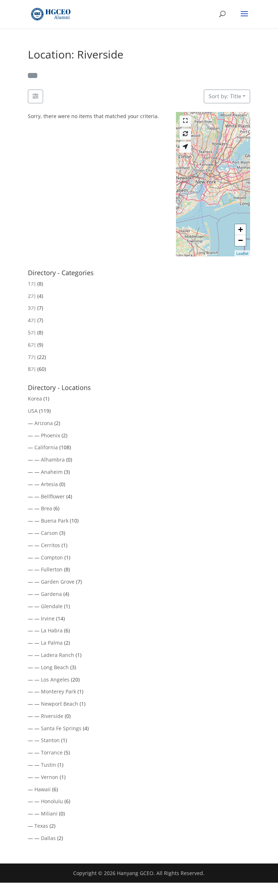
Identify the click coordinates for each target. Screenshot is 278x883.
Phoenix (50, 435)
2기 (32, 296)
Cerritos (50, 545)
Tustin (48, 764)
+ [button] (240, 229)
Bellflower (53, 496)
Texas (41, 825)
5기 (32, 332)
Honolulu (52, 801)
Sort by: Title (224, 96)
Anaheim (52, 471)
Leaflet (242, 253)
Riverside (52, 716)
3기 (32, 307)
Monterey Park (58, 691)
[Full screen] (185, 121)
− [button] (240, 240)
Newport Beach (59, 703)
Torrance (52, 752)
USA (33, 410)
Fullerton (52, 569)
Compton (52, 557)
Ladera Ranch (57, 655)
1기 (32, 283)
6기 (32, 344)
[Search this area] (185, 134)
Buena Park (54, 520)
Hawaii (42, 789)
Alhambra (53, 459)
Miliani (49, 813)
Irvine (48, 618)
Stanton (50, 740)
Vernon (49, 777)
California (46, 447)
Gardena (51, 593)
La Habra (52, 630)
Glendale (52, 606)
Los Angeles (55, 679)
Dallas (48, 838)
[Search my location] (185, 147)
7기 (32, 357)
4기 (32, 320)
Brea (46, 508)
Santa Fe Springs (61, 728)
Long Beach (55, 667)
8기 (32, 368)
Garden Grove (58, 581)
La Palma (52, 642)
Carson (49, 532)
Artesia (49, 484)
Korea (35, 398)
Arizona (43, 423)
